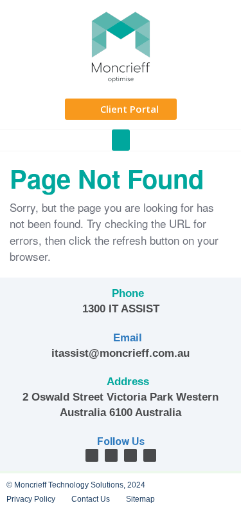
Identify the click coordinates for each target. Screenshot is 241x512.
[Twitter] (111, 455)
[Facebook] (91, 455)
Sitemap (140, 499)
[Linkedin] (130, 455)
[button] (121, 140)
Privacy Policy (30, 499)
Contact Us (90, 499)
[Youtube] (149, 455)
